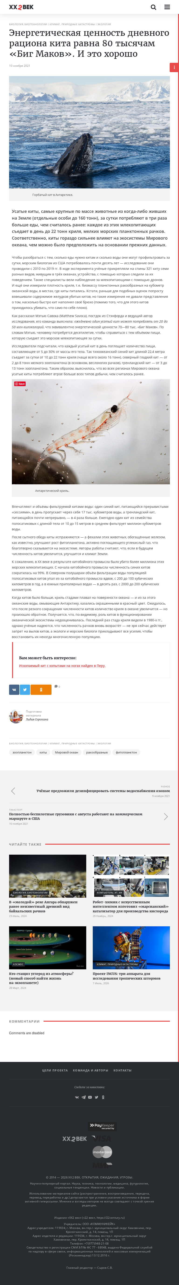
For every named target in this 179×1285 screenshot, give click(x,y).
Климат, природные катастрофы (72, 24)
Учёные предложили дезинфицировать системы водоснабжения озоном (103, 791)
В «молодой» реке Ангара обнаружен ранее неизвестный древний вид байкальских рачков (43, 906)
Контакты (123, 1070)
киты (43, 752)
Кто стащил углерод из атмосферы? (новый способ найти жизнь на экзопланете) (41, 978)
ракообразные (97, 752)
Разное (165, 786)
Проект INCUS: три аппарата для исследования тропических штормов (126, 976)
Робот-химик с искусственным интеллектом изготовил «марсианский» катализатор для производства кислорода (131, 906)
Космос (18, 964)
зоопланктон (22, 752)
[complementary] (178, 649)
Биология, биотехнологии (28, 24)
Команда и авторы (90, 1070)
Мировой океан (66, 752)
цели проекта (55, 1070)
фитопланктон (126, 752)
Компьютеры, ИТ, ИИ (109, 892)
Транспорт (16, 809)
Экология (104, 24)
